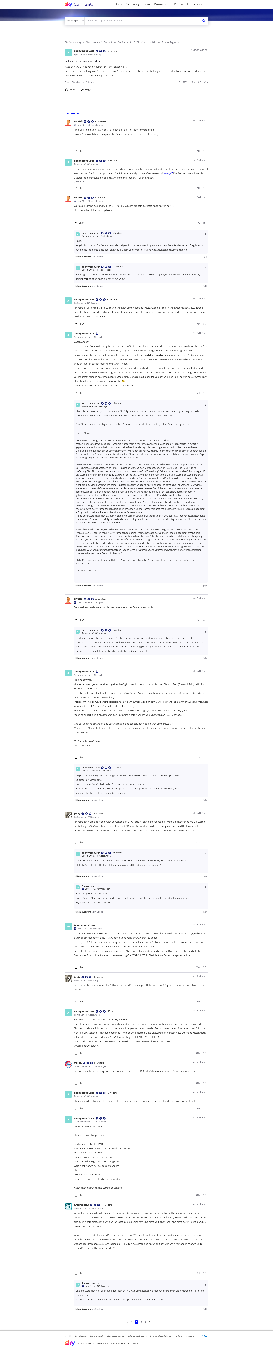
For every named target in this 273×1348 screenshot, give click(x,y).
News (147, 4)
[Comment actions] (207, 121)
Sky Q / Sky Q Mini (138, 42)
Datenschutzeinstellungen (161, 1336)
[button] (78, 256)
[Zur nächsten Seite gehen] (149, 1322)
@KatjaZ (168, 173)
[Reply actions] (205, 234)
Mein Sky (68, 1336)
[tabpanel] (136, 720)
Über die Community (127, 4)
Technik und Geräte (114, 42)
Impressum (189, 1336)
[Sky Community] (81, 4)
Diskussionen (162, 4)
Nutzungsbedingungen (115, 1336)
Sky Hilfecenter (81, 1336)
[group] (183, 81)
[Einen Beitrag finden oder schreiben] (203, 20)
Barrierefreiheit (96, 1336)
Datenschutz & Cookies (137, 1336)
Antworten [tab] (73, 113)
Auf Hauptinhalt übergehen (14, 2)
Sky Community (73, 42)
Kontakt (178, 1336)
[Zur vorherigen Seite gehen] (128, 1322)
